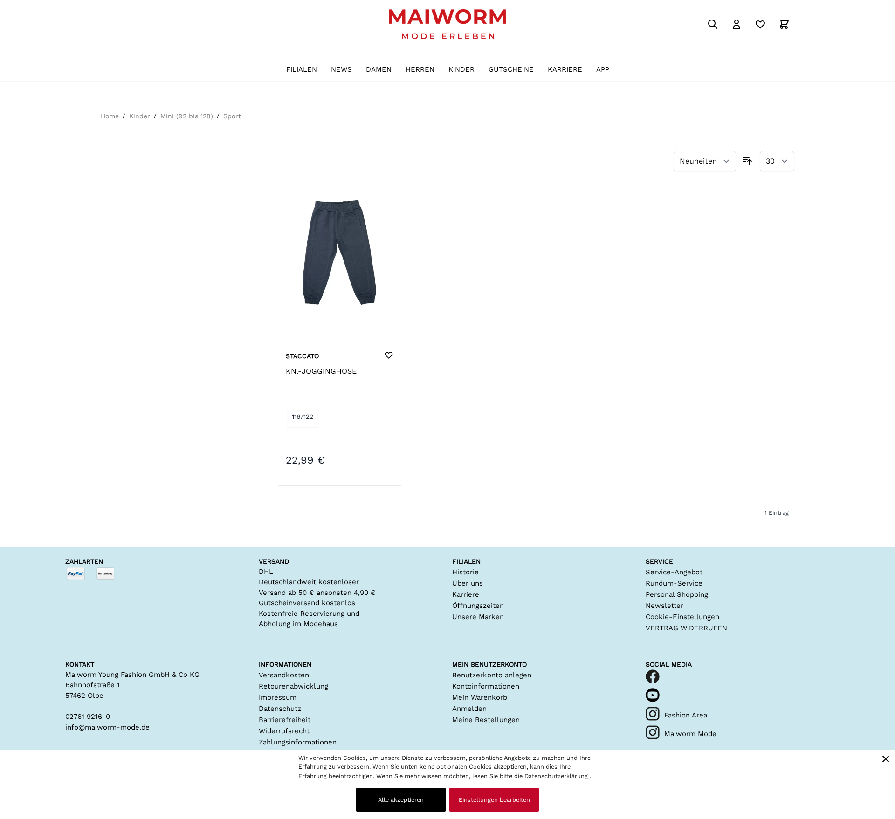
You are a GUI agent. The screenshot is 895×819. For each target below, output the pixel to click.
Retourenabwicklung (293, 686)
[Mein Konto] (736, 24)
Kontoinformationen (485, 686)
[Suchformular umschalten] (712, 24)
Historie (465, 572)
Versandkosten (284, 675)
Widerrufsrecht (284, 731)
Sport (232, 116)
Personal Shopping (677, 594)
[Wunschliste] (760, 24)
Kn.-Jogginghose (321, 371)
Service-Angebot (674, 572)
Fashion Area (685, 715)
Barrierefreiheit (284, 720)
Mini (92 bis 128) (186, 116)
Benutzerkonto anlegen (491, 675)
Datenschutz (280, 708)
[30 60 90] (777, 161)
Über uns (467, 583)
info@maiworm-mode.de (107, 727)
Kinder (139, 116)
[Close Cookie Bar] (885, 758)
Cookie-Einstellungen (682, 617)
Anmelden (469, 708)
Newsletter (664, 605)
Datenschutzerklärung (557, 775)
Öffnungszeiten (478, 605)
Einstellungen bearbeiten (494, 799)
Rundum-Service (674, 583)
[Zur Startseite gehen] (447, 24)
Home (110, 116)
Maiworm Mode (690, 734)
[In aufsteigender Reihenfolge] (747, 161)
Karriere (465, 594)
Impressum (277, 697)
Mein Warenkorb (479, 697)
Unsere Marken (478, 617)
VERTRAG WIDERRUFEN (686, 628)
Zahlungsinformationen (298, 742)
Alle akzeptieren (401, 799)
